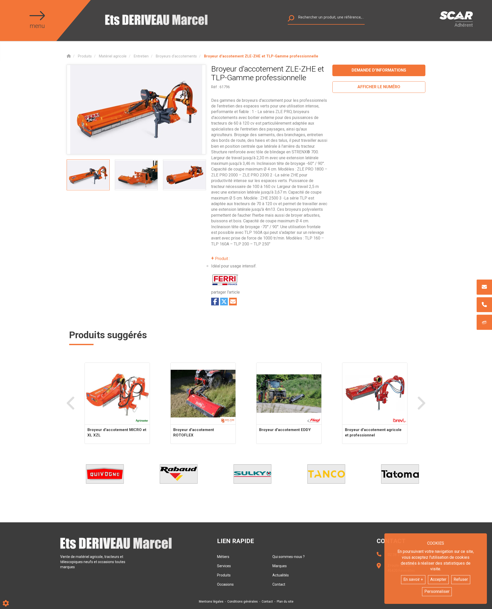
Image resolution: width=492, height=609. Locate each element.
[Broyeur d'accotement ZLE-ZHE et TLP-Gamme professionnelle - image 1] (88, 174)
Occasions (225, 584)
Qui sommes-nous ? (288, 557)
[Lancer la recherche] (291, 19)
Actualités (280, 575)
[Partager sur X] (224, 301)
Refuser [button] (461, 579)
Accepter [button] (438, 579)
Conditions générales (242, 601)
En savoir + (413, 579)
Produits (224, 575)
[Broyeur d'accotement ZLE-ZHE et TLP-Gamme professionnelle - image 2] (136, 174)
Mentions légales (211, 601)
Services (224, 566)
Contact (278, 584)
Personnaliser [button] (436, 591)
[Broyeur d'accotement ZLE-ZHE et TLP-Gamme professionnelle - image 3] (184, 174)
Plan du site (285, 601)
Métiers (223, 557)
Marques (279, 566)
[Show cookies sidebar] (6, 603)
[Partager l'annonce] (233, 301)
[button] (261, 56)
